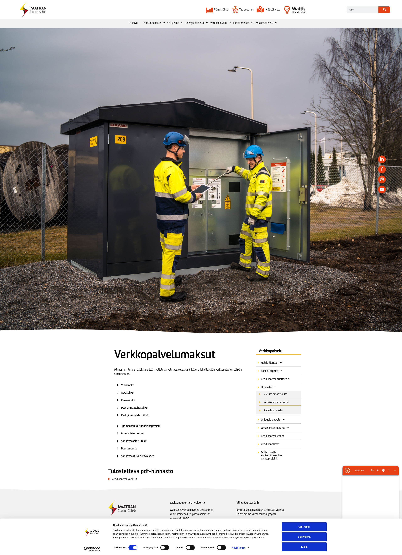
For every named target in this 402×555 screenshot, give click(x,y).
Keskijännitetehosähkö (135, 415)
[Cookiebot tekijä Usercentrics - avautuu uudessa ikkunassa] (92, 549)
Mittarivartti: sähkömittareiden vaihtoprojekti (271, 455)
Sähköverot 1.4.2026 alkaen (137, 456)
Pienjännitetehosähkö (134, 407)
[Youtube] (382, 189)
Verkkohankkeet (270, 444)
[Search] (384, 9)
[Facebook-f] (382, 169)
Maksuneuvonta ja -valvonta (187, 502)
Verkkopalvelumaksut (276, 402)
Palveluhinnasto (273, 410)
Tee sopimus (246, 9)
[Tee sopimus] (234, 9)
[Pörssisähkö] (209, 9)
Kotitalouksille (152, 22)
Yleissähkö (127, 385)
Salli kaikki (304, 526)
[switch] (164, 547)
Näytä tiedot (238, 547)
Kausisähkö (128, 400)
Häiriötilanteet (269, 362)
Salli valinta (304, 536)
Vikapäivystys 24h (247, 502)
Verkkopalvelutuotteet (274, 379)
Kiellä (304, 546)
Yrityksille (173, 22)
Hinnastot (266, 387)
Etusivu (133, 22)
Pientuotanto (129, 448)
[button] (180, 385)
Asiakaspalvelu (264, 22)
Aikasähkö (127, 392)
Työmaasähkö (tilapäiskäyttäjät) (140, 426)
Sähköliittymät (269, 371)
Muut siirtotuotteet (132, 433)
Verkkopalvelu (218, 22)
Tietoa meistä (241, 22)
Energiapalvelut (194, 22)
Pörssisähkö (221, 9)
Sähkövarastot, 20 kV (134, 441)
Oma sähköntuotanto (273, 428)
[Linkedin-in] (382, 159)
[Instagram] (382, 179)
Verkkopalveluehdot (272, 436)
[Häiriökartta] (260, 9)
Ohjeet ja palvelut (271, 419)
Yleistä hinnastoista (275, 394)
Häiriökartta (273, 9)
